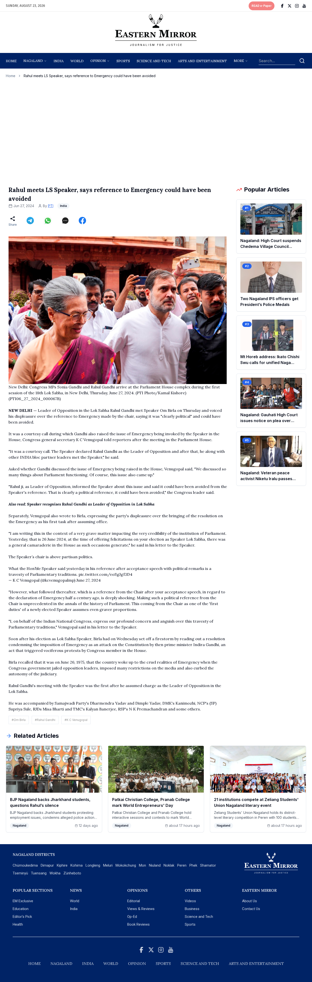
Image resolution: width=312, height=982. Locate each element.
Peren (181, 865)
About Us (249, 901)
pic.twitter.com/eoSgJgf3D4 (105, 574)
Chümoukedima (25, 865)
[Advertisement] (156, 132)
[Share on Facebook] (82, 220)
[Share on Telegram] (30, 220)
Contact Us (251, 909)
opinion (98, 61)
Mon (142, 865)
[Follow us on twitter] (290, 6)
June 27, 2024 (88, 580)
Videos (190, 901)
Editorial (133, 901)
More (239, 61)
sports (123, 61)
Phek (193, 865)
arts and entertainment (202, 61)
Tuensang (39, 873)
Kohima (76, 865)
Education (21, 909)
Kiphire (62, 865)
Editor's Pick (22, 916)
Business (192, 909)
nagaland (33, 61)
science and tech (154, 61)
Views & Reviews (141, 909)
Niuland (155, 865)
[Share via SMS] (65, 220)
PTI (50, 206)
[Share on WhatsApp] (48, 220)
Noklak (169, 865)
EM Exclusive (23, 901)
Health (18, 924)
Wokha (54, 873)
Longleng (93, 865)
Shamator (208, 865)
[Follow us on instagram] (297, 6)
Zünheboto (72, 873)
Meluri (108, 865)
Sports (190, 924)
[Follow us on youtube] (304, 6)
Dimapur (47, 865)
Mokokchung (126, 865)
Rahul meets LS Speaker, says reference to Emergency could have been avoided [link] (90, 76)
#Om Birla (19, 720)
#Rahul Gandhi (45, 720)
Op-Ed (132, 916)
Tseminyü (20, 873)
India (59, 61)
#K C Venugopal (76, 720)
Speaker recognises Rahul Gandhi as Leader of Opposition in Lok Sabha (91, 504)
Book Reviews (138, 924)
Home (11, 61)
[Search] (302, 61)
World (77, 61)
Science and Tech (199, 916)
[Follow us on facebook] (282, 6)
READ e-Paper (262, 6)
